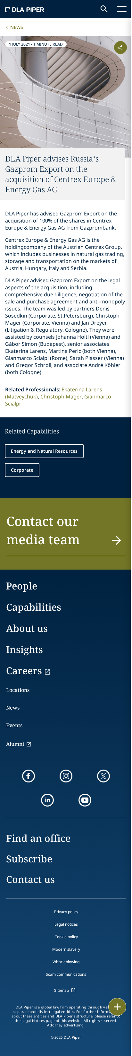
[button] (66, 534)
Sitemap (61, 990)
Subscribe (29, 858)
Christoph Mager (61, 396)
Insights (24, 649)
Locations (17, 690)
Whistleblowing (66, 961)
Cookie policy (66, 936)
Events (14, 725)
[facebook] (28, 776)
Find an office (38, 838)
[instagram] (66, 776)
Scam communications (66, 974)
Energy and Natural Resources (44, 451)
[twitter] (103, 776)
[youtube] (84, 800)
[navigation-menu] (122, 9)
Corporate (22, 470)
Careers (24, 670)
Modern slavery (66, 949)
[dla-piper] (24, 9)
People (21, 585)
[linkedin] (47, 800)
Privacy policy (66, 911)
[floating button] (117, 1007)
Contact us (30, 879)
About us (27, 628)
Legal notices (66, 924)
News (16, 27)
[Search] (104, 9)
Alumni (15, 743)
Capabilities (33, 607)
